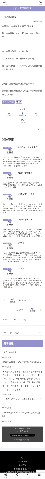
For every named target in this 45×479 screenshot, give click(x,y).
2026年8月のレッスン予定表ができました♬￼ (22, 414)
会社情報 (22, 465)
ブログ (22, 458)
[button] (40, 332)
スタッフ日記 (9, 102)
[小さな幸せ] (27, 430)
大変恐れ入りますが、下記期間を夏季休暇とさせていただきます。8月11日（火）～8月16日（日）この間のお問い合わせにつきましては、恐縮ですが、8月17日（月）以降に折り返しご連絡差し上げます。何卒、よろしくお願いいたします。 (22, 381)
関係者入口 (22, 462)
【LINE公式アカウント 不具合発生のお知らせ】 (22, 401)
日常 (20, 102)
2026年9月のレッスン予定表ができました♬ (22, 362)
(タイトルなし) (9, 352)
